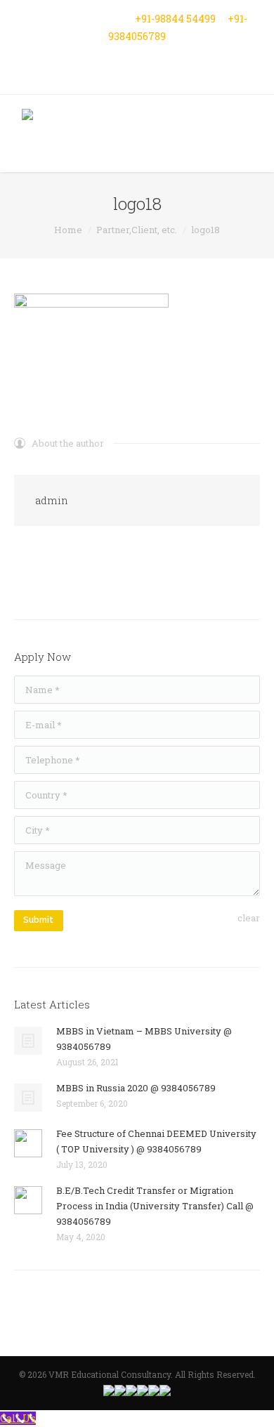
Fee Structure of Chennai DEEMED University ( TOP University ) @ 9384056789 (156, 1141)
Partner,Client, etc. (136, 229)
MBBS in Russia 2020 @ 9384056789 (136, 1087)
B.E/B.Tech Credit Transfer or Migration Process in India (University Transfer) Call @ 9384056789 (155, 1206)
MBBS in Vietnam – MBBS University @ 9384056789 (144, 1039)
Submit (38, 920)
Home (68, 229)
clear (248, 918)
